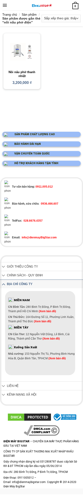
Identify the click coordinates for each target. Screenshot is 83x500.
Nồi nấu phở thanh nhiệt (22, 74)
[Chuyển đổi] (3, 267)
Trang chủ (9, 14)
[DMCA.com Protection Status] (29, 417)
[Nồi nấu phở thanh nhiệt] (22, 51)
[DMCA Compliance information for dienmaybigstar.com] (41, 430)
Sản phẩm (29, 14)
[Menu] (4, 5)
